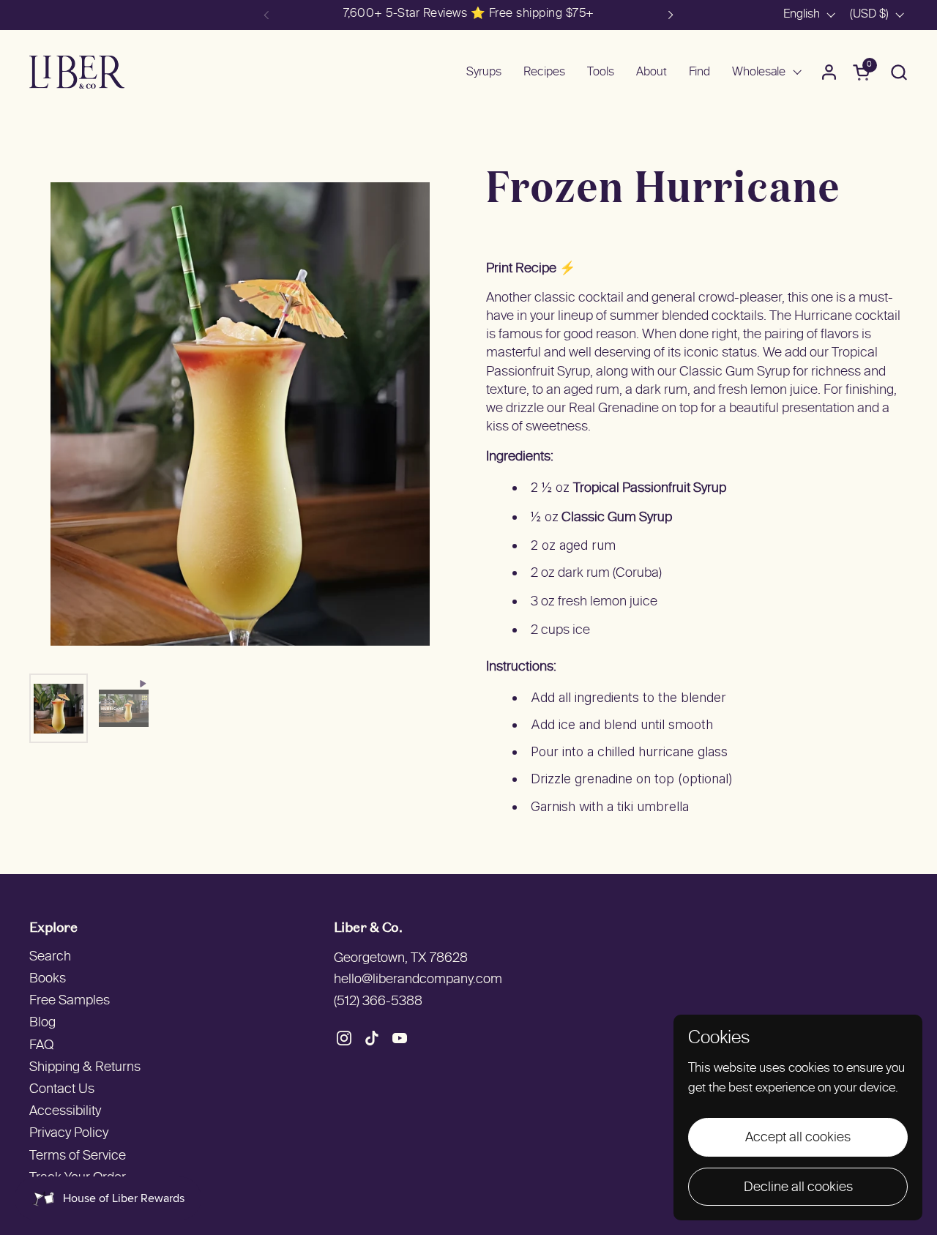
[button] (898, 72)
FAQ (41, 1045)
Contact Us (61, 1089)
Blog (42, 1023)
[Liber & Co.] (76, 72)
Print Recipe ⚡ (530, 269)
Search (50, 957)
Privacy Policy (68, 1133)
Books (47, 979)
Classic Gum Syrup (616, 518)
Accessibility (65, 1111)
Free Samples (69, 1001)
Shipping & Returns (85, 1067)
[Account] (829, 72)
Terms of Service (77, 1156)
